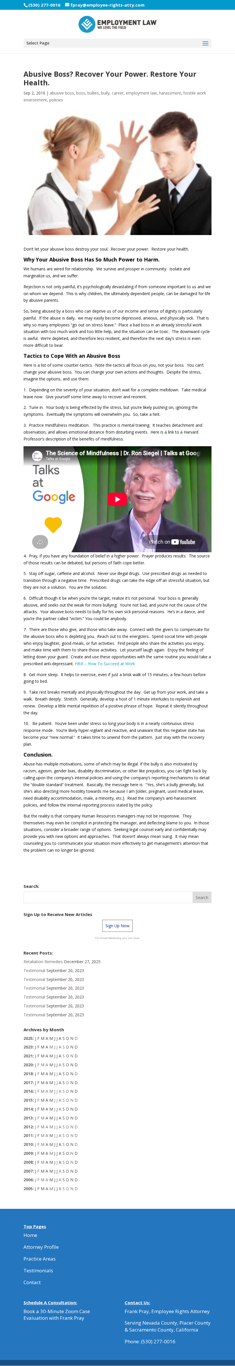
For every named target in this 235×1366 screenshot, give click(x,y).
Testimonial (34, 970)
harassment (170, 93)
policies (56, 100)
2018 (28, 1073)
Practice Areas (39, 1258)
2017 (28, 1082)
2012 (28, 1127)
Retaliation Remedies (43, 961)
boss (80, 93)
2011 (28, 1135)
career (118, 93)
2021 (28, 1056)
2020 (28, 1064)
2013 (28, 1118)
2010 (28, 1144)
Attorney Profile (41, 1247)
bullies (93, 93)
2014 (28, 1109)
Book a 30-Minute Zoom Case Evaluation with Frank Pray (56, 1314)
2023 (28, 1047)
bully (105, 93)
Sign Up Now (117, 925)
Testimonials (38, 1270)
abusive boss (62, 93)
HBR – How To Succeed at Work (105, 663)
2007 (28, 1171)
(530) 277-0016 (158, 1341)
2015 (28, 1100)
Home (30, 1235)
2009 (28, 1153)
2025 (28, 1038)
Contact (32, 1282)
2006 (28, 1179)
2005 (28, 1188)
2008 (28, 1162)
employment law (141, 93)
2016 (28, 1091)
